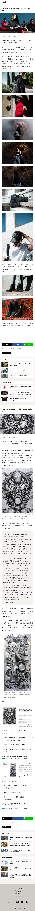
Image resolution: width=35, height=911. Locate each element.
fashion (3, 6)
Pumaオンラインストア (8, 325)
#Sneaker (4, 348)
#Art (3, 822)
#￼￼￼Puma (20, 348)
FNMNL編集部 (12, 36)
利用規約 (17, 893)
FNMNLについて (17, 888)
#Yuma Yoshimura (10, 822)
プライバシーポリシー (17, 896)
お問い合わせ (17, 891)
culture (3, 407)
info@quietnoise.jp (7, 758)
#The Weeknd (11, 348)
